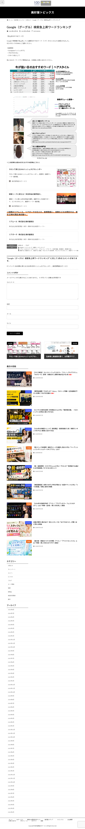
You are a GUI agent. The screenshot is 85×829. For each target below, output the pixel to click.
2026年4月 (11, 624)
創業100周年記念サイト (34, 819)
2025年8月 (11, 654)
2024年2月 (11, 722)
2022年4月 (11, 804)
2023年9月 (11, 741)
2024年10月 (11, 692)
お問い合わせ (12, 821)
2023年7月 (11, 748)
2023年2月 (11, 767)
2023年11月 (11, 733)
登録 (42, 821)
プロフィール (24, 821)
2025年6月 (11, 662)
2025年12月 (11, 639)
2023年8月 (11, 744)
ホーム (10, 819)
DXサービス (19, 819)
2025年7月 (11, 658)
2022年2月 (11, 812)
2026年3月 (11, 628)
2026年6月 (11, 617)
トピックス (60, 819)
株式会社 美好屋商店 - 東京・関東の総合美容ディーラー (27, 226)
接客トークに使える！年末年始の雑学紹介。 (25, 194)
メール (9, 314)
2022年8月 (11, 789)
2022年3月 (11, 808)
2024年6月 (11, 707)
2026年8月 (11, 609)
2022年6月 (11, 797)
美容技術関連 (11, 595)
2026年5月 (11, 621)
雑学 (9, 599)
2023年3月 (11, 763)
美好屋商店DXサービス (19, 181)
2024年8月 (11, 699)
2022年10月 (11, 782)
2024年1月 (11, 726)
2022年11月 (11, 778)
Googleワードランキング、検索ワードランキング (32, 247)
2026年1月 (11, 636)
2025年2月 (11, 677)
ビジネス (10, 577)
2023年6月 (11, 752)
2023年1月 (11, 771)
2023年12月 (11, 729)
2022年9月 (11, 786)
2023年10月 (11, 737)
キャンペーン (11, 569)
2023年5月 (11, 756)
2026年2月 (11, 632)
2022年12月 (11, 774)
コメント (10, 282)
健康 (9, 588)
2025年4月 (11, 669)
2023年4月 (11, 759)
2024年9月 (11, 696)
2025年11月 (11, 643)
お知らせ (20, 245)
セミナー (10, 573)
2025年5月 (11, 666)
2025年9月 (11, 651)
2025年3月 (11, 673)
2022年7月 (11, 793)
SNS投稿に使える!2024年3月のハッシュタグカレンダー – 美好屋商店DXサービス (41, 266)
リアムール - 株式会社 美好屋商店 (21, 221)
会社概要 (69, 819)
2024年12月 (11, 684)
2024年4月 (11, 714)
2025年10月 (11, 647)
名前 (8, 304)
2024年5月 (11, 711)
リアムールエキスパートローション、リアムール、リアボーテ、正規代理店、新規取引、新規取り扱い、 (46, 249)
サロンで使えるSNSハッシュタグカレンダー (25, 169)
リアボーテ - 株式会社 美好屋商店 (21, 234)
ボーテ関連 (11, 584)
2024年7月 (11, 703)
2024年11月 (11, 688)
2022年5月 (11, 801)
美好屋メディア (49, 819)
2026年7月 (11, 613)
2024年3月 (11, 718)
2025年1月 (11, 681)
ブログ (27, 245)
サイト (9, 323)
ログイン (34, 821)
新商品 (10, 592)
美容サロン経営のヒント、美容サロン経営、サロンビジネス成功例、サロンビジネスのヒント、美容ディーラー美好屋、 (50, 250)
